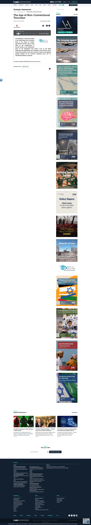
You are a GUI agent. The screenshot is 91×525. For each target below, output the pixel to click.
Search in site (74, 5)
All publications (74, 412)
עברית (69, 1)
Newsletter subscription (55, 451)
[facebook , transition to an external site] (47, 26)
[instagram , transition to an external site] (74, 515)
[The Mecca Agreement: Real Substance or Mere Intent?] (24, 426)
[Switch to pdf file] (43, 26)
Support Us (74, 1)
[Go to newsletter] (48, 451)
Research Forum (25, 66)
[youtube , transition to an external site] (76, 515)
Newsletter (55, 4)
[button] (76, 9)
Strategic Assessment (21, 11)
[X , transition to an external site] (49, 26)
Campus (60, 4)
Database (27, 4)
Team (36, 4)
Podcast (49, 4)
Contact (64, 1)
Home (15, 11)
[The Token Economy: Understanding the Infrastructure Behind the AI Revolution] (67, 426)
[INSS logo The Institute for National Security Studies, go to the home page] (21, 520)
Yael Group (75, 520)
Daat (73, 520)
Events (32, 4)
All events (75, 14)
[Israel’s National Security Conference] (66, 25)
